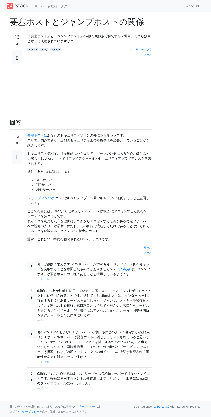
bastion (55, 49)
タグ (64, 6)
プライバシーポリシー (25, 411)
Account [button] (193, 6)
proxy (44, 49)
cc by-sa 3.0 (161, 406)
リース (148, 247)
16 (42, 388)
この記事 (123, 269)
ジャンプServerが (40, 198)
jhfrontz (45, 279)
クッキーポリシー (84, 406)
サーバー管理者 (45, 6)
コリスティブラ (142, 49)
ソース (147, 54)
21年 (43, 320)
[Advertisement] (89, 85)
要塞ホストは (37, 135)
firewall (32, 49)
